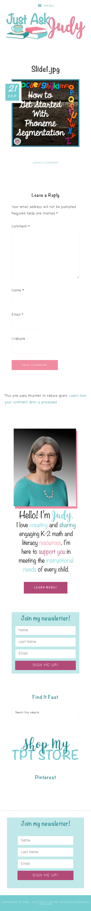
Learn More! (45, 587)
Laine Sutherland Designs (64, 903)
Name (18, 290)
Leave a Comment (45, 162)
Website (18, 339)
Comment (21, 226)
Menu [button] (49, 5)
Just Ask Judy (46, 26)
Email (17, 314)
